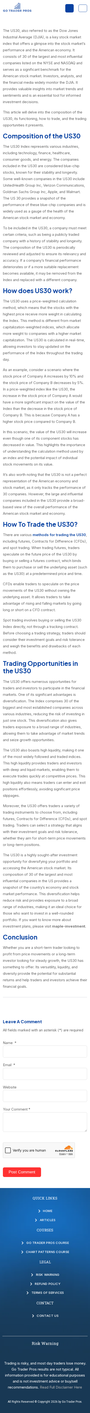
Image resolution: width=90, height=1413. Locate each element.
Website (10, 1087)
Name (9, 1043)
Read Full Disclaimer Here (61, 1387)
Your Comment (16, 1109)
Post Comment (22, 1172)
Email (9, 1065)
